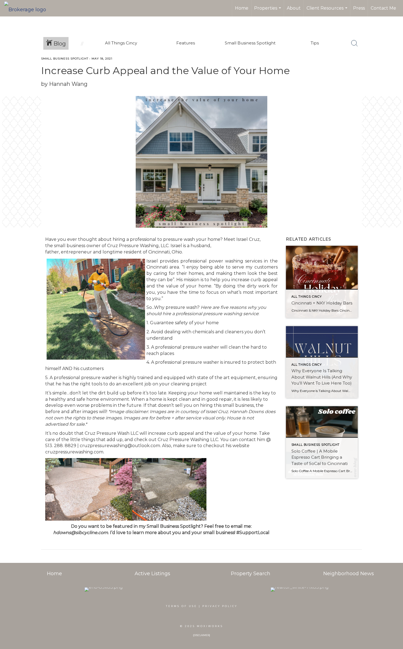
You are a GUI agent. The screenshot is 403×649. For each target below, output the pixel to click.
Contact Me (383, 8)
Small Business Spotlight (64, 58)
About (294, 8)
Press (359, 8)
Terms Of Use (181, 606)
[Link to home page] (28, 8)
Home (241, 8)
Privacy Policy (219, 606)
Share (394, 69)
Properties (268, 10)
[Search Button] (354, 43)
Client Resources (327, 10)
